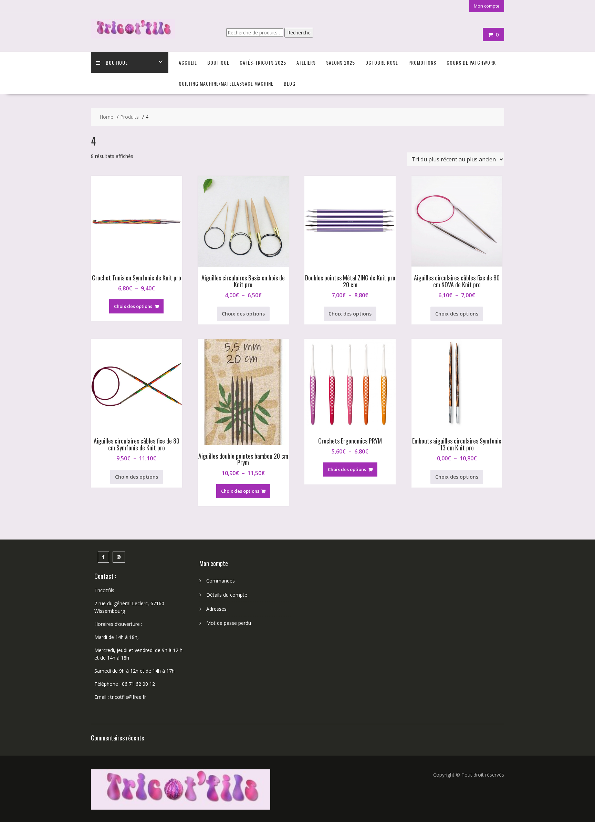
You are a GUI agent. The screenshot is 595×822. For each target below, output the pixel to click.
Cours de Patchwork (471, 62)
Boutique (117, 62)
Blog (289, 83)
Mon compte (487, 6)
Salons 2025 (340, 62)
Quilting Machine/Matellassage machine (226, 83)
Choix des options (133, 306)
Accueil (188, 62)
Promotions (422, 62)
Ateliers (306, 62)
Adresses (216, 609)
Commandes (220, 580)
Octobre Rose (381, 62)
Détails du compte (226, 594)
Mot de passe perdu (228, 623)
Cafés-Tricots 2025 (263, 62)
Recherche (299, 32)
